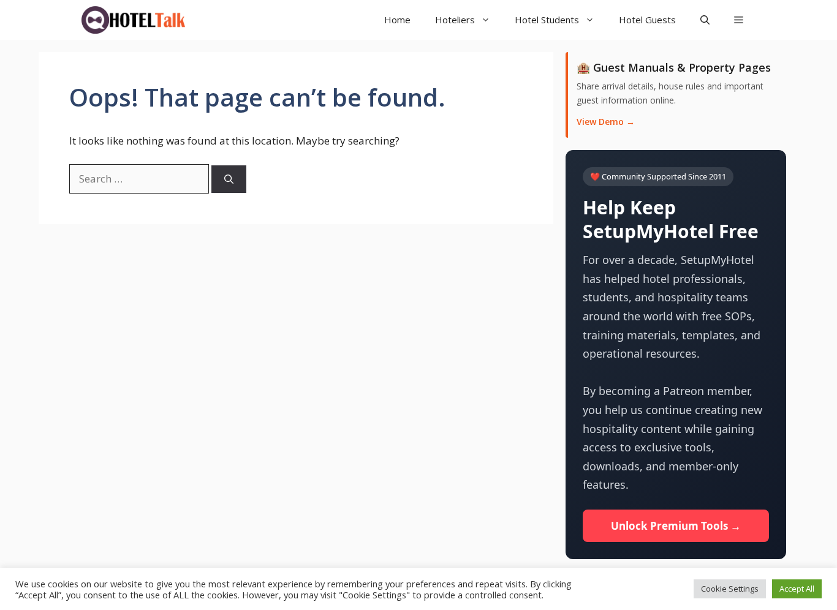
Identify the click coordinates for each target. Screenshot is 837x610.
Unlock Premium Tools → (676, 526)
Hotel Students (547, 19)
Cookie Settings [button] (730, 588)
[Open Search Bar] (705, 20)
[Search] (228, 179)
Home (397, 19)
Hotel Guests (647, 19)
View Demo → (606, 121)
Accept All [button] (796, 588)
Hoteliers (455, 19)
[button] (739, 20)
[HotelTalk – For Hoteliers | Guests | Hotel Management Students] (133, 20)
